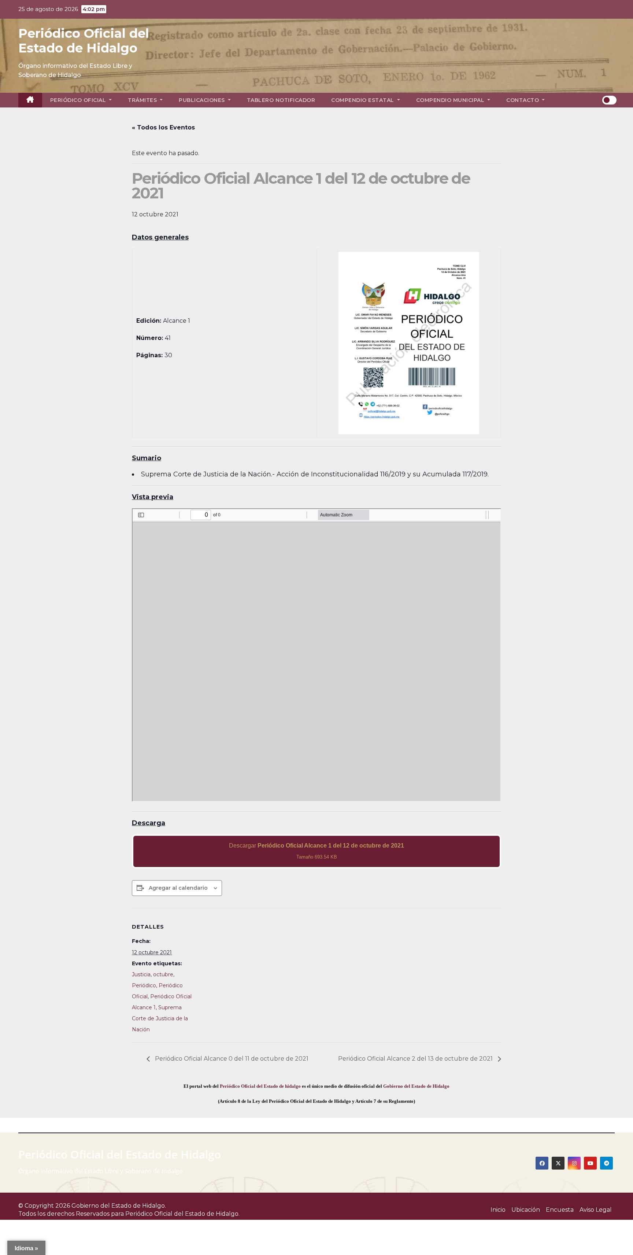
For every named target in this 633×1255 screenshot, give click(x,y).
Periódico (144, 985)
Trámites (143, 100)
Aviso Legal (596, 1209)
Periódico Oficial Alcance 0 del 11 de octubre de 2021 (230, 1058)
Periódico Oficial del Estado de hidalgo (260, 1086)
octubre (163, 974)
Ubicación (525, 1209)
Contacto (523, 100)
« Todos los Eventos (163, 127)
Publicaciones (202, 100)
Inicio (498, 1209)
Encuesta (560, 1209)
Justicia (141, 974)
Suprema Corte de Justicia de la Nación (160, 1018)
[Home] (30, 100)
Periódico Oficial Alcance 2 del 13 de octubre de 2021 (416, 1058)
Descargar (316, 851)
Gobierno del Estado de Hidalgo (416, 1086)
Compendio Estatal (363, 100)
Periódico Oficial (79, 100)
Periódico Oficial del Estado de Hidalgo (83, 41)
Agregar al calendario (178, 888)
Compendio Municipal (451, 100)
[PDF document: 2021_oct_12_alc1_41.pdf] (316, 655)
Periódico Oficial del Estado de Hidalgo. (182, 1213)
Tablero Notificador (281, 100)
